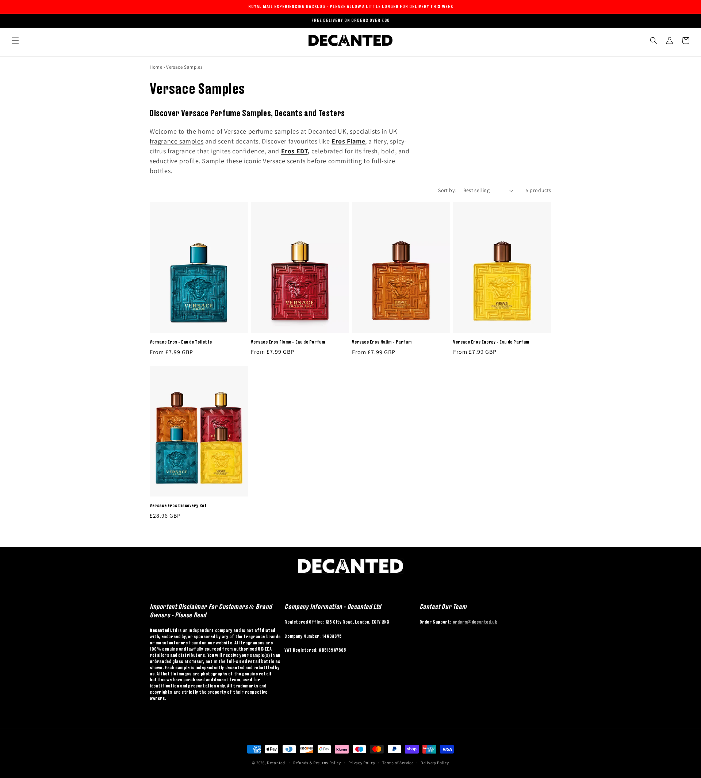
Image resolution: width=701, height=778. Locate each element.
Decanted (276, 762)
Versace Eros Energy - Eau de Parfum (491, 342)
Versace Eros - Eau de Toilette (181, 342)
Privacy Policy (361, 762)
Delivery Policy (435, 762)
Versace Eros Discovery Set (178, 505)
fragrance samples (176, 141)
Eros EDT (294, 151)
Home (156, 67)
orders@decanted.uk (475, 622)
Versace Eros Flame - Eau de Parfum (288, 342)
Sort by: (447, 190)
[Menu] (15, 40)
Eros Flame (348, 141)
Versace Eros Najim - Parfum (381, 342)
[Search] (654, 40)
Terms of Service (397, 762)
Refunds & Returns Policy (317, 762)
